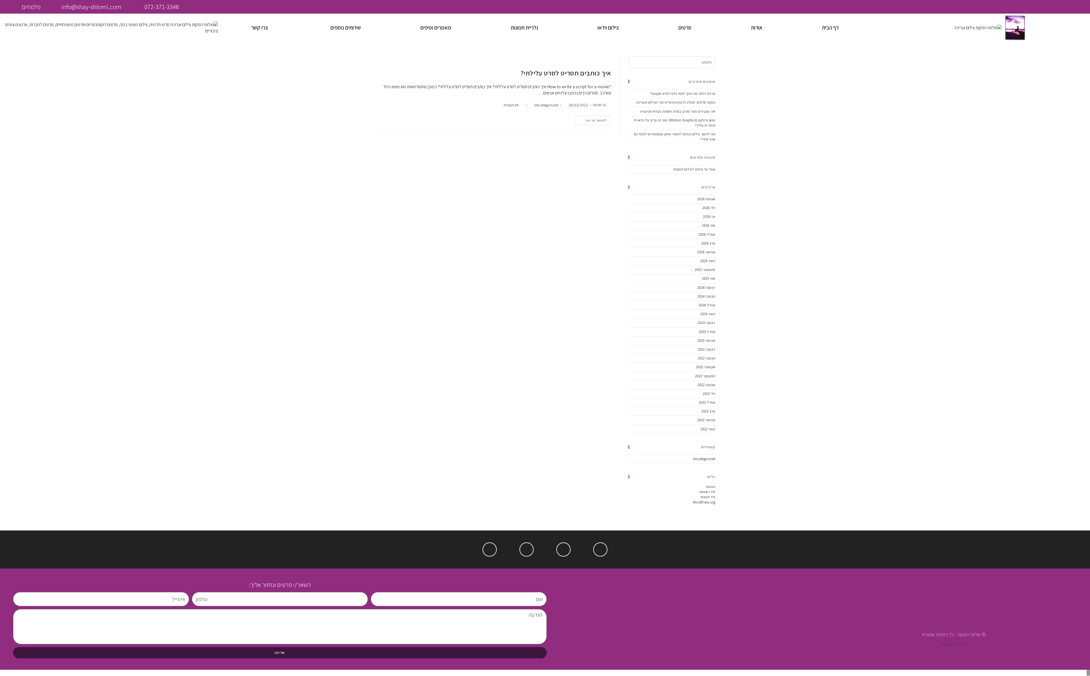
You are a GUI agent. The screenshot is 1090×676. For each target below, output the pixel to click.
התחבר (710, 486)
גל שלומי (599, 105)
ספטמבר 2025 (705, 269)
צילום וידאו (608, 27)
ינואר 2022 (708, 429)
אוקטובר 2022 (705, 367)
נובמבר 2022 (706, 358)
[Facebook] (894, 6)
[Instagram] (907, 6)
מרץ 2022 (708, 411)
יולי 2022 (709, 393)
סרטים (684, 27)
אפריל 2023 (707, 331)
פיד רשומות (707, 491)
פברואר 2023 (706, 340)
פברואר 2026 (706, 252)
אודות (756, 27)
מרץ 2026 (708, 243)
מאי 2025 (708, 278)
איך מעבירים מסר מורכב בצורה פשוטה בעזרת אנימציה (677, 111)
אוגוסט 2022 (706, 384)
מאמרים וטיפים (435, 27)
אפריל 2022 (707, 402)
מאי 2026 (708, 225)
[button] (344, 28)
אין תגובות (511, 105)
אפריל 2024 (707, 305)
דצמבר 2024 (706, 287)
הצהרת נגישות (953, 644)
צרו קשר (259, 27)
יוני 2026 (709, 216)
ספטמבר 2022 (705, 376)
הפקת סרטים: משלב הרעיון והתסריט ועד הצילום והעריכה (675, 102)
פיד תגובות (707, 496)
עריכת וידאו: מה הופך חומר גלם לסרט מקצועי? (682, 93)
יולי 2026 (709, 207)
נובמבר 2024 (706, 296)
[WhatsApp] (920, 6)
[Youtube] (563, 549)
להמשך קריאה (591, 119)
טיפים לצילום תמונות (688, 169)
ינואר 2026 (707, 260)
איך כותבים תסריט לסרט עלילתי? (566, 72)
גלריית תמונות (524, 27)
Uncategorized (546, 105)
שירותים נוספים (345, 27)
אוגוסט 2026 (706, 199)
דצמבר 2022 (706, 349)
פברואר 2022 (706, 420)
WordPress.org (704, 502)
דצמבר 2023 (706, 322)
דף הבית (830, 27)
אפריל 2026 (707, 234)
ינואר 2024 (707, 313)
